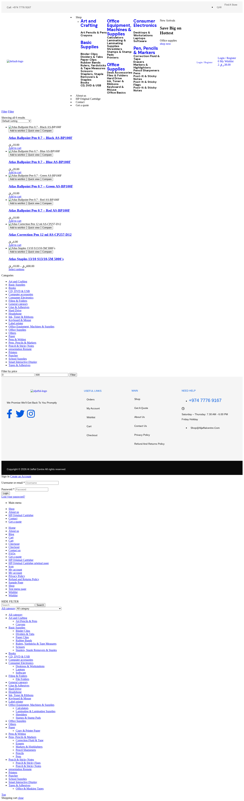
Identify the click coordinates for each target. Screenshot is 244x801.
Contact (13, 518)
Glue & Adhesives (19, 307)
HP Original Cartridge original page (29, 563)
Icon (11, 566)
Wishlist (91, 417)
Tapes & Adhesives (19, 365)
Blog (11, 534)
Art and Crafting (89, 23)
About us (139, 417)
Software (140, 41)
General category (18, 304)
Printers (113, 57)
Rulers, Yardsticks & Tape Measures (93, 67)
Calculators (115, 37)
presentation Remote (20, 349)
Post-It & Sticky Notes (145, 77)
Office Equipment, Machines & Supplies (119, 27)
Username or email (13, 482)
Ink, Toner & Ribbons (115, 83)
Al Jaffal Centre (35, 469)
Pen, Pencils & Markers (145, 50)
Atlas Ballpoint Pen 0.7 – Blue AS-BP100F (40, 162)
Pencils (20, 753)
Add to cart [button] (15, 148)
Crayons (86, 35)
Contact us (140, 425)
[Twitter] (20, 413)
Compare (47, 130)
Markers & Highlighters (142, 66)
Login (5, 493)
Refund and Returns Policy (149, 443)
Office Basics (116, 92)
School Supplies (18, 358)
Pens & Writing (17, 339)
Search (40, 605)
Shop (137, 399)
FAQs (12, 553)
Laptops (139, 38)
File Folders (22, 679)
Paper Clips (89, 59)
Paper (12, 336)
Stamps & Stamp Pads (119, 53)
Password (7, 489)
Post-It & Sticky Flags (145, 83)
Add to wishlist (17, 130)
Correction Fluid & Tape (146, 57)
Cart (89, 426)
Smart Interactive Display (23, 361)
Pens (136, 73)
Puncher (13, 355)
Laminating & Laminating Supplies (116, 43)
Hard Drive (114, 78)
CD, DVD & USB (91, 85)
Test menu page (17, 588)
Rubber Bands (91, 62)
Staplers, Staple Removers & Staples (92, 77)
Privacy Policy (142, 434)
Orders (90, 399)
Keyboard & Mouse (115, 88)
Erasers (138, 61)
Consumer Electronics (145, 23)
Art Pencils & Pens (94, 32)
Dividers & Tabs (92, 56)
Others (12, 332)
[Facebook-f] (9, 413)
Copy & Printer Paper (28, 730)
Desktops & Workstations (143, 34)
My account (93, 408)
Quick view (33, 130)
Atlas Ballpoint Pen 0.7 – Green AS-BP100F (41, 186)
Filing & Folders (18, 300)
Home (12, 527)
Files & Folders (117, 75)
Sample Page (16, 582)
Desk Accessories (119, 72)
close (21, 797)
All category (16, 614)
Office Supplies (116, 67)
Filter (73, 374)
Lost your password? (13, 496)
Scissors (87, 71)
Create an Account (20, 476)
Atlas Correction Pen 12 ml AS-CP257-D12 (40, 234)
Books (85, 82)
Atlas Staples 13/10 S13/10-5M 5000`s (36, 259)
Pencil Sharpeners (146, 70)
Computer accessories (21, 294)
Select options (16, 269)
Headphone (15, 313)
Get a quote (141, 408)
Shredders (114, 49)
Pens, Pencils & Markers (22, 342)
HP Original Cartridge (21, 515)
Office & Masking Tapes (30, 788)
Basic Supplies (89, 45)
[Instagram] (30, 413)
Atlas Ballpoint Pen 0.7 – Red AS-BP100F (39, 210)
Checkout (92, 435)
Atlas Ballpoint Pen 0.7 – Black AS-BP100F (41, 138)
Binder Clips (89, 54)
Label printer (16, 323)
